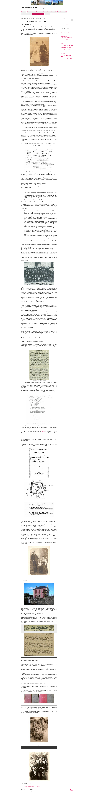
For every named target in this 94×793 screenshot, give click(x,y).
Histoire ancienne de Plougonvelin (49, 11)
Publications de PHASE (62, 11)
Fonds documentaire (65, 24)
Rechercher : (63, 18)
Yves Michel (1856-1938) (66, 47)
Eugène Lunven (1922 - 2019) (66, 58)
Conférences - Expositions (26, 13)
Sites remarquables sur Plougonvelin (34, 11)
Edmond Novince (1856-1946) (67, 45)
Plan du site (23, 11)
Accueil (22, 18)
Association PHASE (29, 7)
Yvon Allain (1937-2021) (65, 39)
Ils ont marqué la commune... (38, 13)
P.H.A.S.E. (47, 13)
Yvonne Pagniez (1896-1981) (66, 49)
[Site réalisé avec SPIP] (71, 790)
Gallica (42, 431)
